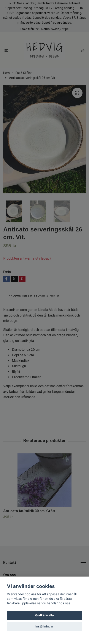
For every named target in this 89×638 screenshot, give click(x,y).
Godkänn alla (44, 615)
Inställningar (44, 626)
